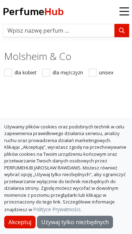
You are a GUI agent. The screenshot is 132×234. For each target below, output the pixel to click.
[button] (124, 12)
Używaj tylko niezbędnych (75, 222)
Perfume (33, 12)
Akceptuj (19, 222)
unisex (106, 72)
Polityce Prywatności (56, 209)
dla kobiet (25, 72)
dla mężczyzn (67, 72)
